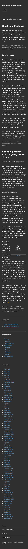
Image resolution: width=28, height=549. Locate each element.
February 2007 (8, 492)
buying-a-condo (6, 143)
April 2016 (7, 380)
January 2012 (8, 395)
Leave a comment (8, 48)
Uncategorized (8, 356)
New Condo (18, 255)
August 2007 (7, 479)
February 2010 (8, 430)
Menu (4, 10)
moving (24, 47)
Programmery (9, 343)
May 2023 (7, 369)
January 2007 (8, 495)
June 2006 (7, 508)
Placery (19, 142)
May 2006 (7, 510)
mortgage (4, 309)
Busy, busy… (9, 55)
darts (12, 143)
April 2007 (7, 488)
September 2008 (9, 453)
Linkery (7, 347)
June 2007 (7, 484)
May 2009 (7, 445)
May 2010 (7, 425)
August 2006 (8, 503)
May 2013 (6, 384)
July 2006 (7, 505)
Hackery (7, 341)
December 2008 (8, 449)
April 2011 (7, 410)
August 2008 (8, 456)
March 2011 (7, 412)
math (22, 308)
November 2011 (8, 399)
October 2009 (8, 436)
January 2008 (8, 471)
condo (7, 47)
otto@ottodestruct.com (11, 324)
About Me (5, 533)
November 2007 (9, 475)
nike (15, 143)
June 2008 (7, 460)
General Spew (13, 45)
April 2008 (7, 464)
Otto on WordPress (8, 530)
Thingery (4, 308)
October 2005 (8, 518)
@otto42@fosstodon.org (11, 326)
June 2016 (7, 378)
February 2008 (8, 469)
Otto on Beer (6, 537)
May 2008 (7, 462)
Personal (6, 354)
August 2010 (7, 421)
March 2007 (7, 490)
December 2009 (8, 432)
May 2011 (6, 408)
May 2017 (6, 375)
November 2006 (9, 499)
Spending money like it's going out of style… (13, 154)
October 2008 (8, 451)
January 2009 (8, 447)
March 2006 (7, 514)
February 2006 (8, 516)
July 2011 (6, 404)
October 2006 (8, 501)
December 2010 (8, 414)
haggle (18, 308)
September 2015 (9, 382)
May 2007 (7, 486)
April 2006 (7, 512)
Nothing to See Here (12, 5)
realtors (4, 311)
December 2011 (8, 397)
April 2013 (7, 386)
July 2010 (6, 423)
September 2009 (9, 438)
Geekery (6, 339)
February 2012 (8, 393)
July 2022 (6, 371)
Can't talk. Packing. (13, 26)
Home (4, 526)
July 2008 (6, 458)
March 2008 (7, 466)
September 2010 (9, 419)
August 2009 (8, 440)
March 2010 (7, 427)
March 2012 (7, 391)
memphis (18, 47)
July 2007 (6, 482)
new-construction (12, 309)
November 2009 (9, 434)
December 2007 (8, 473)
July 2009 (7, 443)
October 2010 (8, 417)
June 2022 (7, 373)
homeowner (12, 47)
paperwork (20, 309)
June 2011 (6, 406)
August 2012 (7, 388)
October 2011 (8, 401)
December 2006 (8, 497)
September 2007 (9, 477)
